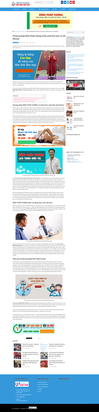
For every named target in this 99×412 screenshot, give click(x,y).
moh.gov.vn (71, 156)
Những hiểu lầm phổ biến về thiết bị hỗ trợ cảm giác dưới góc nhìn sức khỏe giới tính (75, 56)
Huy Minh (33, 42)
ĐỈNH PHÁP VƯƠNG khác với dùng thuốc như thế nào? (26, 99)
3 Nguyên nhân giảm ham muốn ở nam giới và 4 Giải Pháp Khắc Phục (30, 362)
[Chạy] (68, 88)
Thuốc (55, 9)
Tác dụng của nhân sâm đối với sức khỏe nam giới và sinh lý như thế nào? (30, 354)
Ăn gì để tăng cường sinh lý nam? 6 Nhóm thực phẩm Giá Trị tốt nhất (57, 362)
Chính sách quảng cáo (43, 386)
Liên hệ (39, 391)
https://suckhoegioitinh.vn (21, 400)
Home (15, 31)
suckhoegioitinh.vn (77, 37)
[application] (75, 85)
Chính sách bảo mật (42, 382)
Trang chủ (16, 9)
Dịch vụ (33, 9)
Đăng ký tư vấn (72, 9)
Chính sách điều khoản (43, 384)
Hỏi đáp (63, 9)
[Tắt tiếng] (80, 88)
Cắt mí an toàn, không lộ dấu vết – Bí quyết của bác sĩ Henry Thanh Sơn (75, 61)
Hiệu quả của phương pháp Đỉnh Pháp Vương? (24, 101)
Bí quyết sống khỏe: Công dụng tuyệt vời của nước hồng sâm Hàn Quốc (75, 66)
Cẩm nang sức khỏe (44, 9)
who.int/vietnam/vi (74, 159)
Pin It (39, 338)
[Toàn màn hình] (83, 88)
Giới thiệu (25, 9)
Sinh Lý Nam (22, 31)
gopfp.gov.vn (79, 161)
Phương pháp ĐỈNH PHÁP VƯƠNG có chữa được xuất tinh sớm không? (29, 98)
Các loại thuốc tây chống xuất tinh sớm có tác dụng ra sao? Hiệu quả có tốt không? (56, 354)
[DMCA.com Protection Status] (33, 408)
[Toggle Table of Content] (43, 96)
